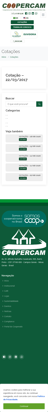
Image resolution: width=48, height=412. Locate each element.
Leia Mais (23, 139)
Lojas (6, 296)
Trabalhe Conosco (22, 27)
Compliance (9, 321)
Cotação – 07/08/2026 (29, 175)
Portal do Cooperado (13, 327)
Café (6, 291)
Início (4, 57)
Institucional (9, 286)
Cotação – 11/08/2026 (29, 166)
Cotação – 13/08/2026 (29, 146)
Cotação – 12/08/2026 (30, 156)
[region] (24, 398)
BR (16, 18)
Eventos (7, 306)
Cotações (22, 22)
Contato (7, 316)
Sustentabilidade (11, 301)
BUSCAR (18, 41)
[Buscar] (39, 104)
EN (27, 18)
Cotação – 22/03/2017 (17, 77)
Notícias (7, 311)
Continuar (24, 406)
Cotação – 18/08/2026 (30, 137)
